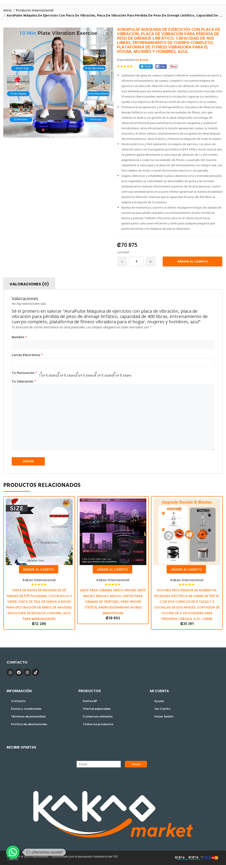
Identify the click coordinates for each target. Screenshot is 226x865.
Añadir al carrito (192, 261)
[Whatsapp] (10, 672)
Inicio (7, 10)
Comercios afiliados (98, 716)
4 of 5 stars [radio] (103, 374)
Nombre (19, 337)
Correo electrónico (27, 355)
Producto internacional (34, 10)
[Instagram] (27, 672)
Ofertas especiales (97, 709)
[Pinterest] (173, 66)
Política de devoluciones (29, 724)
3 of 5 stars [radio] (84, 374)
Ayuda (159, 701)
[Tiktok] (35, 672)
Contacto (18, 701)
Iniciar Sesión (163, 716)
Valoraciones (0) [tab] (29, 284)
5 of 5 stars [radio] (122, 374)
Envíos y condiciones (26, 709)
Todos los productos (98, 724)
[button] (107, 34)
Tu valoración (24, 381)
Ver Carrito (162, 709)
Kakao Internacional (39, 580)
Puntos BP (90, 701)
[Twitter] (146, 66)
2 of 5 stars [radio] (66, 374)
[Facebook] (161, 66)
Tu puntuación (24, 373)
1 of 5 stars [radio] (48, 374)
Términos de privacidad (28, 716)
